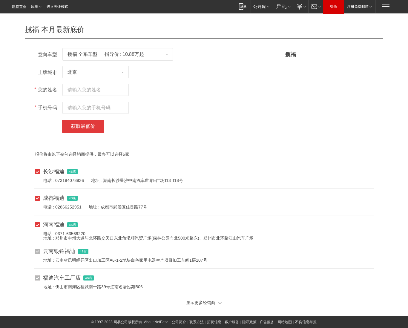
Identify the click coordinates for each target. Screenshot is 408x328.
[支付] (300, 6)
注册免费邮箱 (358, 6)
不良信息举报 (306, 322)
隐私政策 (249, 322)
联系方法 (196, 322)
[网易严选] (282, 6)
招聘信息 (214, 322)
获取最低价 (83, 126)
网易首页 (19, 6)
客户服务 (232, 322)
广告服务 (267, 322)
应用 (34, 6)
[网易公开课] (261, 6)
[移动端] (243, 6)
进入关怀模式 (57, 6)
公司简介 (179, 322)
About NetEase (156, 322)
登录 (333, 6)
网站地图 (284, 322)
